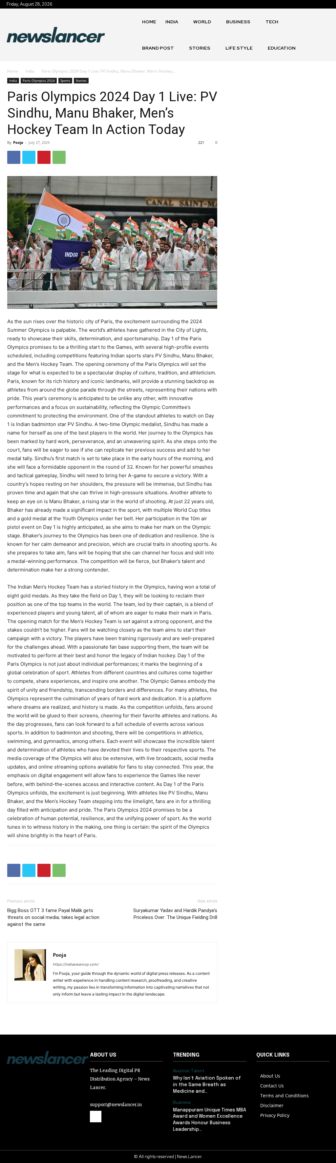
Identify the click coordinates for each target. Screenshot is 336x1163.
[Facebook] (13, 157)
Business (182, 1102)
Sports (65, 80)
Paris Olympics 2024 (39, 80)
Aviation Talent (188, 1071)
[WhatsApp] (59, 157)
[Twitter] (28, 157)
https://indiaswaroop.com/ (76, 964)
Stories (81, 80)
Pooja (18, 142)
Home (12, 71)
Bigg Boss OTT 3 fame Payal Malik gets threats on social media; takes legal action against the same (53, 917)
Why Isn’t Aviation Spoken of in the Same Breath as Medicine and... (207, 1084)
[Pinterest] (44, 157)
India (30, 71)
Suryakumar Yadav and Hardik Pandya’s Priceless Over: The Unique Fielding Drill (175, 913)
